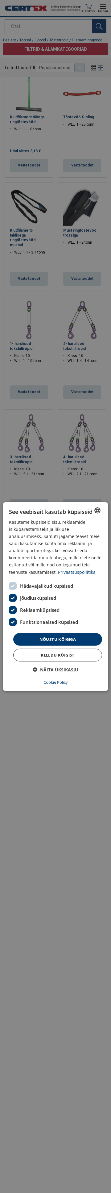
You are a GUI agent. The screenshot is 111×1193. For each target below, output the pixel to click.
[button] (55, 669)
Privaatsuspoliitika (77, 572)
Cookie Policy (55, 682)
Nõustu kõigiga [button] (57, 639)
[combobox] (97, 510)
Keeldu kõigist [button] (58, 655)
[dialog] (55, 596)
